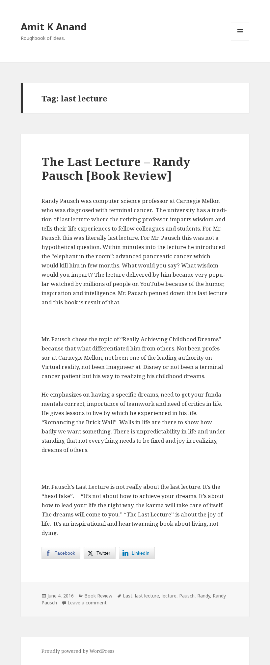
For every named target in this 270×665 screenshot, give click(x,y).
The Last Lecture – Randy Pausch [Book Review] (115, 168)
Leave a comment (87, 602)
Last (127, 596)
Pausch (187, 596)
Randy (203, 596)
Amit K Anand (54, 26)
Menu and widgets (240, 40)
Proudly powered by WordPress (78, 651)
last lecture (147, 596)
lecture (169, 596)
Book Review (98, 596)
